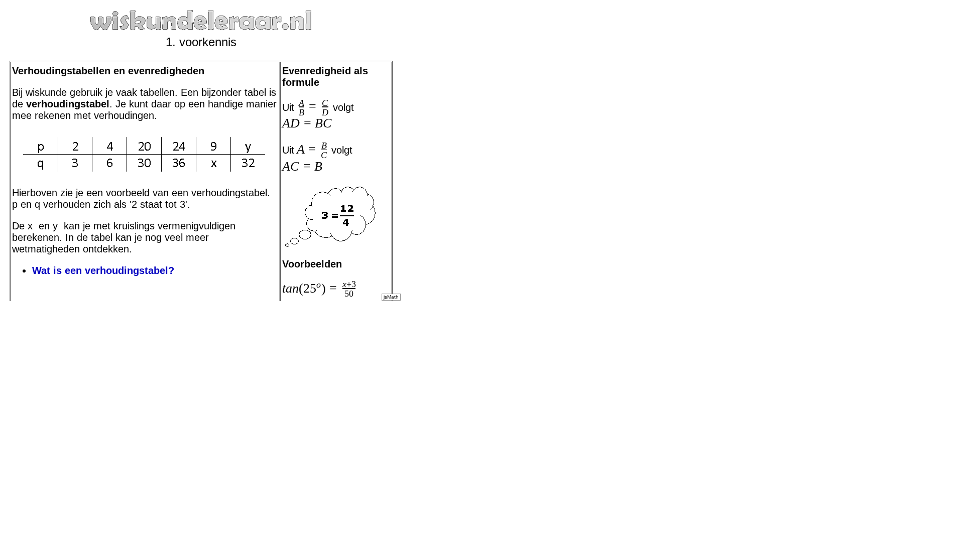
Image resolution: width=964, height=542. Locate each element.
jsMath (391, 297)
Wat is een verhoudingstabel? (103, 270)
